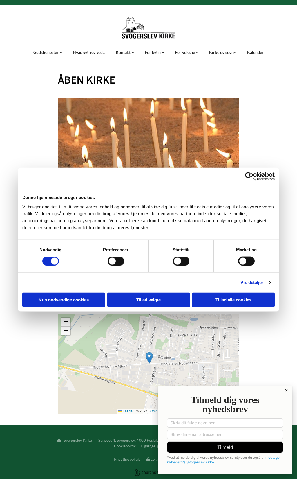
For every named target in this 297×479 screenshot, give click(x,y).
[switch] (116, 261)
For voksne (185, 52)
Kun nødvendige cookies (64, 299)
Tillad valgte (148, 299)
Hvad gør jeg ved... (89, 52)
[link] (48, 52)
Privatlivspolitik (127, 459)
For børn (153, 52)
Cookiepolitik (125, 446)
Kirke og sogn (221, 52)
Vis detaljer (251, 282)
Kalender (255, 52)
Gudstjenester (46, 52)
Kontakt (123, 52)
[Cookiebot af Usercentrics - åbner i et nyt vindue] (249, 176)
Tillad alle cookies (233, 299)
